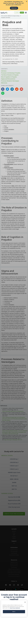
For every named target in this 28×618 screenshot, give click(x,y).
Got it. (14, 611)
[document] (14, 309)
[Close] (25, 602)
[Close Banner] (26, 1)
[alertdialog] (14, 5)
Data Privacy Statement (15, 608)
